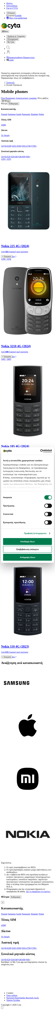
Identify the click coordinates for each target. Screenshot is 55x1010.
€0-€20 (7, 157)
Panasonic (26, 114)
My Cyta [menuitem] (10, 42)
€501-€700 (26, 146)
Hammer (34, 114)
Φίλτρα (7, 101)
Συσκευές (10, 82)
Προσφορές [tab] (10, 98)
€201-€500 (16, 146)
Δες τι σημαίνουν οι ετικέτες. (38, 891)
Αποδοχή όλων (27, 541)
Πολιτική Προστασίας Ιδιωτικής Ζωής (22, 998)
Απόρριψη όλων (27, 557)
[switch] (48, 506)
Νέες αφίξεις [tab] (43, 98)
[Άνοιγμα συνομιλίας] (2, 1007)
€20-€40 (14, 157)
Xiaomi (4, 114)
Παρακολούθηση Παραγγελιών (21, 57)
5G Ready (5, 135)
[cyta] (11, 29)
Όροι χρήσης (11, 995)
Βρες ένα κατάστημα (18, 18)
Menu (6, 31)
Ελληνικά (11, 13)
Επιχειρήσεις (11, 6)
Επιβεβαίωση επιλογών (27, 549)
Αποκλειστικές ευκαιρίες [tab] (26, 98)
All (2, 146)
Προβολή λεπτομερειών (35, 533)
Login (11, 60)
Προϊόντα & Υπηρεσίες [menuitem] (16, 36)
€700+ (34, 146)
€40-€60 (21, 157)
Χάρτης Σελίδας (13, 1000)
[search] (8, 48)
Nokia (41, 114)
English (18, 15)
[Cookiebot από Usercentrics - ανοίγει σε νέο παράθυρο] (40, 451)
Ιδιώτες (9, 3)
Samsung (12, 114)
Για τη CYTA (12, 8)
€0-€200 (7, 146)
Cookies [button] (9, 993)
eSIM (3, 125)
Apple (18, 114)
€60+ (28, 157)
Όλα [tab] (3, 98)
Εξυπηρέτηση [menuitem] (12, 39)
